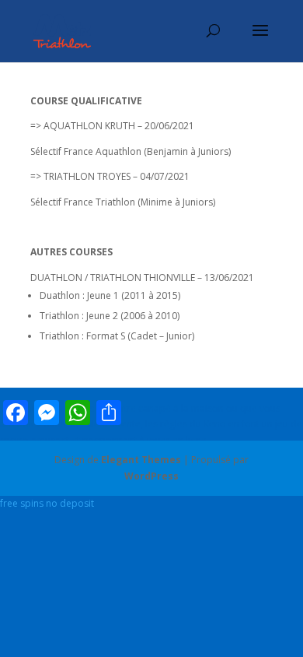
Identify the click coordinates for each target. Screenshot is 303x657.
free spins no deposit (47, 503)
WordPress (151, 476)
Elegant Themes (141, 459)
